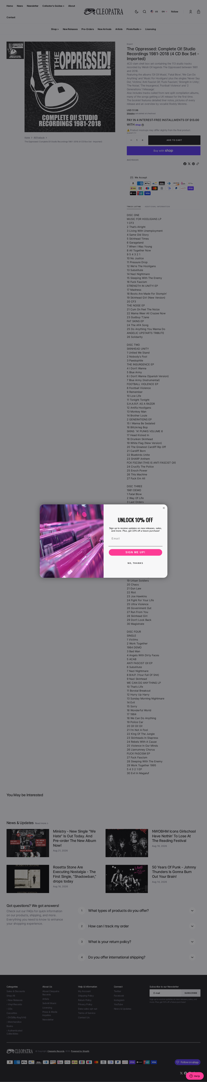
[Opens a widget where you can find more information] (195, 1076)
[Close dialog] (164, 508)
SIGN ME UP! (135, 552)
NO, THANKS (135, 563)
